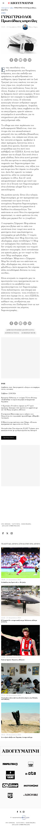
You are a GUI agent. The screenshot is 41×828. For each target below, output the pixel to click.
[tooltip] (11, 60)
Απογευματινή (5, 8)
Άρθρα (11, 8)
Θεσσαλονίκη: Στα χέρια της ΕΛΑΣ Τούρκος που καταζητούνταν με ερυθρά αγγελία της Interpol (20, 429)
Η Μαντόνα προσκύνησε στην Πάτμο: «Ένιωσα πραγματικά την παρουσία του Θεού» (19, 423)
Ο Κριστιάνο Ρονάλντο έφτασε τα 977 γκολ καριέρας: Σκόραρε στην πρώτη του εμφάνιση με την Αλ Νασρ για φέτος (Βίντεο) (19, 408)
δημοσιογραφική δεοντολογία (20, 330)
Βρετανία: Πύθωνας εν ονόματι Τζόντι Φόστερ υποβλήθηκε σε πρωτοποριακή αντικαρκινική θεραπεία (19, 400)
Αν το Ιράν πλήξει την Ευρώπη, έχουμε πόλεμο (16, 737)
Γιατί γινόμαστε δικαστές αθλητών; (13, 660)
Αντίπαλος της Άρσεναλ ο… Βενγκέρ (13, 582)
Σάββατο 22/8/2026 (8, 393)
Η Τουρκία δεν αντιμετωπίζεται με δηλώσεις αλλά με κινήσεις (19, 621)
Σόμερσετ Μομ (28, 333)
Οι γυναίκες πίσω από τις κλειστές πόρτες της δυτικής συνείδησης (19, 698)
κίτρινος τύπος (12, 333)
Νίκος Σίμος (33, 27)
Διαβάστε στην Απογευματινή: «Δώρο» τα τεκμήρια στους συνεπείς (20, 388)
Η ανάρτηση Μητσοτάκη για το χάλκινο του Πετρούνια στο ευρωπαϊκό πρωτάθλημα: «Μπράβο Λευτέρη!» (20, 416)
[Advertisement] (20, 357)
